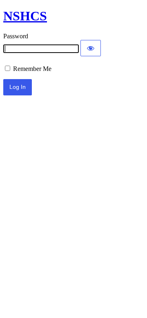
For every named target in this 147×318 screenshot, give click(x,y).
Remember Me (31, 68)
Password (15, 36)
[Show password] (90, 48)
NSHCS (25, 16)
